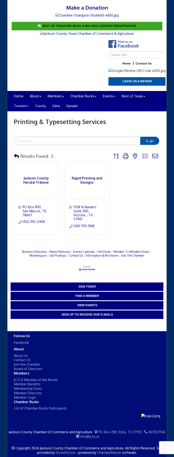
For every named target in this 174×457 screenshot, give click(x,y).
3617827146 (156, 432)
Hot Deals (104, 251)
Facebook (21, 342)
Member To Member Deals (131, 251)
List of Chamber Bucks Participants (40, 408)
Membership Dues (28, 388)
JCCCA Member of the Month (36, 380)
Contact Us (76, 255)
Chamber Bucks (82, 96)
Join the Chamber (27, 364)
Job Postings (58, 255)
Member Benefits (27, 384)
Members (55, 96)
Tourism (20, 106)
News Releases (60, 251)
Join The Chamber (133, 255)
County (40, 106)
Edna (56, 106)
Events (108, 96)
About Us (21, 356)
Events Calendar (84, 251)
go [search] (152, 141)
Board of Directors (28, 369)
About (34, 96)
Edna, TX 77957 (120, 432)
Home (18, 96)
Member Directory (28, 393)
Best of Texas (132, 96)
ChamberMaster (109, 452)
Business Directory (34, 251)
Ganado (72, 106)
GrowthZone (65, 452)
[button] (16, 156)
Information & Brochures (102, 255)
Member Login (25, 397)
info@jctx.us (89, 436)
